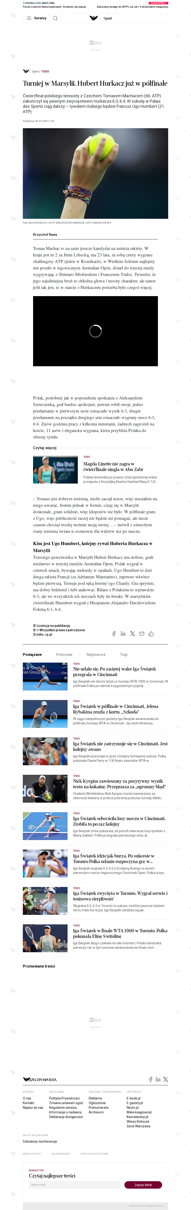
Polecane (64, 654)
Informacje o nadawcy (65, 1112)
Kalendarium (61, 1153)
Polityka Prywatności (64, 1098)
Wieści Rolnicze (138, 1121)
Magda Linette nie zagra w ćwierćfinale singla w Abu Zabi (113, 466)
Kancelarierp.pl (137, 1117)
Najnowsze (96, 654)
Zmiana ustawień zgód (66, 1103)
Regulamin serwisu (63, 1107)
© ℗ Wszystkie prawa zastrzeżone (59, 630)
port (107, 18)
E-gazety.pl (135, 1103)
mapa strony (32, 1153)
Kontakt (28, 1103)
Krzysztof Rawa (45, 234)
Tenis (45, 71)
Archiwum (96, 1112)
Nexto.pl (133, 1107)
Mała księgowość (139, 1112)
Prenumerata (99, 1107)
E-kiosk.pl (133, 1098)
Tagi (123, 654)
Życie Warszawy (138, 1126)
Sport (35, 71)
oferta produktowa (94, 1153)
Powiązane (32, 654)
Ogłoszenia (97, 1103)
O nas (27, 1098)
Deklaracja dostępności (66, 1117)
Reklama (95, 1098)
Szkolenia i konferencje (40, 1141)
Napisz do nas (33, 1107)
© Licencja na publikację (51, 626)
